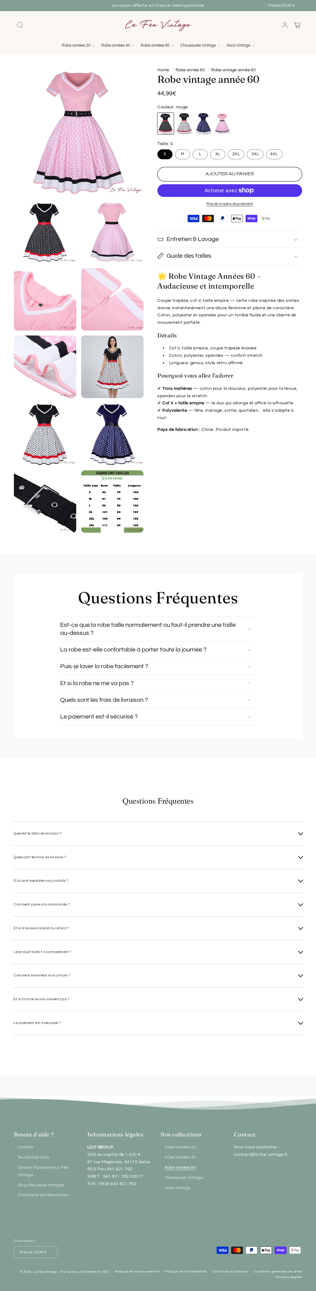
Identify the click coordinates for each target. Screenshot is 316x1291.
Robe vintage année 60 (233, 70)
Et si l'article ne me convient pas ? (41, 999)
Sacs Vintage (177, 1188)
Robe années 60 (180, 1168)
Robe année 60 (190, 70)
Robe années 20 (180, 1147)
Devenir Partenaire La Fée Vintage (43, 1171)
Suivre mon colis (33, 1158)
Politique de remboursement (137, 1271)
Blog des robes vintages (41, 1185)
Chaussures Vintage (184, 1178)
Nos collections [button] (180, 1134)
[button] (20, 25)
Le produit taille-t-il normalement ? (42, 952)
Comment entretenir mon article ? (42, 975)
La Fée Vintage (45, 1271)
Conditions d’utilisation (230, 1271)
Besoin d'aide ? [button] (34, 1134)
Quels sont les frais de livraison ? (40, 857)
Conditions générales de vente (278, 1271)
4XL (274, 154)
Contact (26, 1147)
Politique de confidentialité (186, 1271)
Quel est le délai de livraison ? (38, 833)
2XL (236, 154)
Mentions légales (288, 1277)
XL (218, 154)
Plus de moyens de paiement (229, 204)
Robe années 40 (180, 1158)
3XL (255, 154)
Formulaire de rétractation (43, 1195)
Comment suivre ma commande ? (42, 904)
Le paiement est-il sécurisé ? (37, 1023)
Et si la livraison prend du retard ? (41, 928)
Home (163, 70)
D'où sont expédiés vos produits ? (41, 880)
